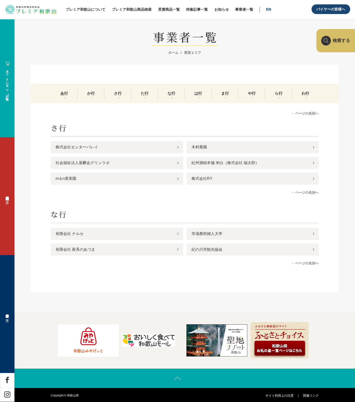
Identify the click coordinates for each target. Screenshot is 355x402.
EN (268, 9)
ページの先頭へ (307, 113)
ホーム (173, 52)
